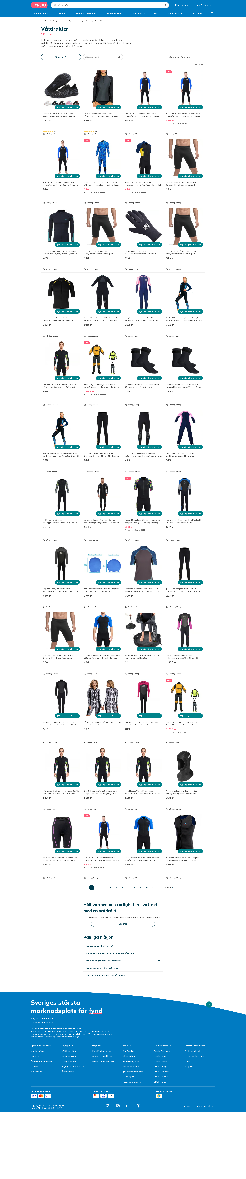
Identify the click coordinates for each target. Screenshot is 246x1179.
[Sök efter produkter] (165, 5)
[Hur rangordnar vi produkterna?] (166, 57)
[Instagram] (118, 1105)
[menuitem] (41, 13)
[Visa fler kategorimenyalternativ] (212, 13)
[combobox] (110, 5)
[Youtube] (128, 1105)
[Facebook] (138, 1105)
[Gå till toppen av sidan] (209, 1004)
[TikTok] (108, 1105)
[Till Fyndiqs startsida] (39, 5)
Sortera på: (174, 57)
